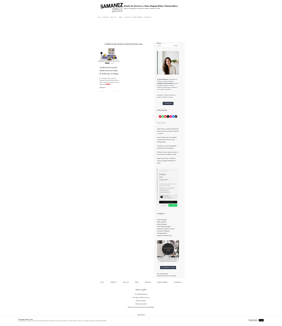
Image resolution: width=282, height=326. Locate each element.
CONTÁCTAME (168, 103)
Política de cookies (141, 301)
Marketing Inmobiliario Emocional (166, 229)
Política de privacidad (141, 304)
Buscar (176, 46)
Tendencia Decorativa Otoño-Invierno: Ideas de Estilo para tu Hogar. (109, 70)
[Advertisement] (141, 31)
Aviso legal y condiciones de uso (141, 297)
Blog (136, 282)
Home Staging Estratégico (164, 226)
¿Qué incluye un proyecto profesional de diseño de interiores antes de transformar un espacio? (168, 131)
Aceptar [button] (261, 320)
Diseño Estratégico (162, 224)
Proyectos (128, 17)
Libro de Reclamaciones (141, 294)
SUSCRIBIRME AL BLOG (168, 267)
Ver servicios (163, 205)
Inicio (99, 17)
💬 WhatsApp (173, 205)
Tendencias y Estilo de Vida (164, 235)
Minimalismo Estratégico (163, 231)
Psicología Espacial (162, 233)
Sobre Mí (106, 17)
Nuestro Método (137, 17)
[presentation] (109, 55)
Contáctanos (148, 17)
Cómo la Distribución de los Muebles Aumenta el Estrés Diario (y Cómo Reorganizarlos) (167, 139)
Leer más (103, 87)
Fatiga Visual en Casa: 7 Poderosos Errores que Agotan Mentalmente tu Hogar (166, 160)
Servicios (126, 282)
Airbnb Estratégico (162, 220)
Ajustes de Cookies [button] (253, 320)
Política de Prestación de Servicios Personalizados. (141, 307)
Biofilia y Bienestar (162, 222)
